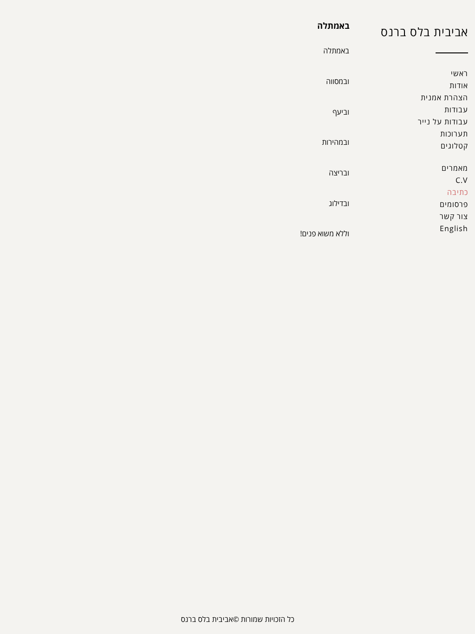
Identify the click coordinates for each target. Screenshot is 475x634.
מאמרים (455, 168)
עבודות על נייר (443, 121)
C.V (462, 180)
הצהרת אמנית (444, 97)
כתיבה (457, 192)
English (454, 228)
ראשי (459, 73)
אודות (458, 85)
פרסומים (454, 204)
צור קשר (454, 216)
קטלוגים (454, 146)
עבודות (456, 109)
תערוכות (454, 134)
